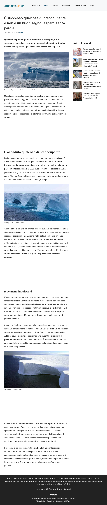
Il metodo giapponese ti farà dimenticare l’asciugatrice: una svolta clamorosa (92, 85)
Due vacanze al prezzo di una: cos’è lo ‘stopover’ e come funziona (92, 51)
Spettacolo (66, 5)
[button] (100, 6)
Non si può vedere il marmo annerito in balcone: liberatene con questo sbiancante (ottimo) (93, 63)
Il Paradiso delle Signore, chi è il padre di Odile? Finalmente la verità (92, 96)
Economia (36, 5)
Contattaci (67, 489)
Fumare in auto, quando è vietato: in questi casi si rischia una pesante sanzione (92, 74)
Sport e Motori (80, 5)
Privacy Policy (41, 501)
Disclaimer (50, 501)
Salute (55, 5)
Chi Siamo (67, 501)
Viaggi (92, 5)
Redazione (59, 501)
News (46, 5)
